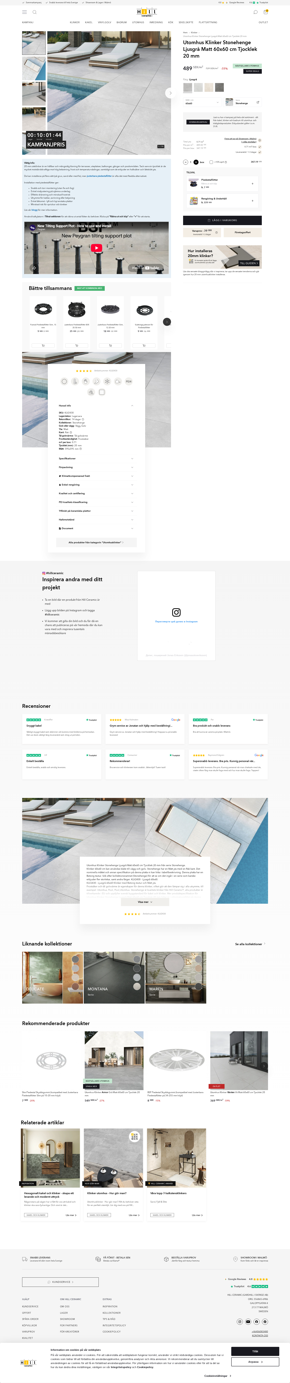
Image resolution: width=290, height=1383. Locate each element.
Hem (185, 33)
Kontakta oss (260, 1336)
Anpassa (253, 1361)
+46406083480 (260, 1332)
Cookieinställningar (216, 1375)
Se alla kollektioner (249, 944)
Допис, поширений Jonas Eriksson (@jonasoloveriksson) (176, 655)
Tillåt (255, 1351)
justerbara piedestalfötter (99, 176)
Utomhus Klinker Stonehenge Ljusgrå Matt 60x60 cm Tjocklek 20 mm (215, 36)
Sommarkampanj (33, 3)
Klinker (194, 33)
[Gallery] (109, 93)
